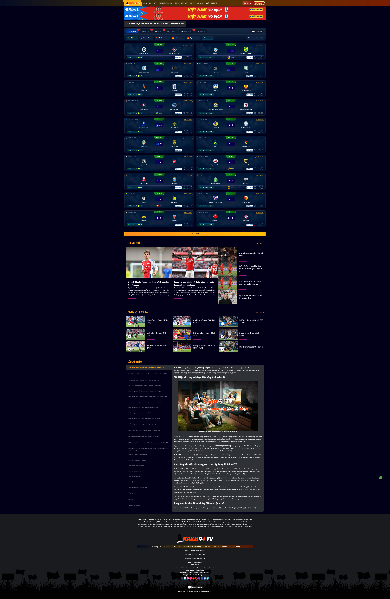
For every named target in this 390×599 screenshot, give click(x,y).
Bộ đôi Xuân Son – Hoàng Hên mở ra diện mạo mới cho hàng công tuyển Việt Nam (250, 268)
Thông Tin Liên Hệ (134, 506)
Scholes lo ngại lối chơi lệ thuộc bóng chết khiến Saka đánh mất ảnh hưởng (194, 284)
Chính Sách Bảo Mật (172, 546)
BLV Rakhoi (163, 38)
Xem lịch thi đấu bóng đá (136, 466)
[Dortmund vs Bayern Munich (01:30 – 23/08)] (182, 334)
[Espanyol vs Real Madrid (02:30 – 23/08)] (228, 334)
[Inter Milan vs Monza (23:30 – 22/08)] (228, 346)
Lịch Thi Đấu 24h (163, 3)
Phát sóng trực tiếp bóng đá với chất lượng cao (143, 407)
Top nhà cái (247, 3)
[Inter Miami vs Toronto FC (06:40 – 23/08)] (182, 321)
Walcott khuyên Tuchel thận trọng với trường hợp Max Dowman (148, 284)
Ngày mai (194, 38)
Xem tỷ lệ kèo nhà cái (135, 482)
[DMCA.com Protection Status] (195, 587)
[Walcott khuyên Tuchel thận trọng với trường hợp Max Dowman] (149, 262)
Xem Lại (145, 3)
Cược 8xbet (259, 3)
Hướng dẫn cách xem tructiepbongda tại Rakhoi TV (144, 430)
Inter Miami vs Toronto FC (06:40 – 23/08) (204, 321)
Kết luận (131, 499)
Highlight (152, 3)
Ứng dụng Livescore (134, 493)
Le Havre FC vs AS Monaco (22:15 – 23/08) (157, 321)
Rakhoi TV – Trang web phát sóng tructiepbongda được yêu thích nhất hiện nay (148, 449)
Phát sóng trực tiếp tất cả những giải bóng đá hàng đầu (145, 391)
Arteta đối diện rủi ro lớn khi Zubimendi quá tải (250, 254)
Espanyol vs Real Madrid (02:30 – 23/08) (249, 334)
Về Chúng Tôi (155, 546)
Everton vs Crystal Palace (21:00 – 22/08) (157, 346)
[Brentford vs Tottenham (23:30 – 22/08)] (135, 334)
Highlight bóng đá (138, 311)
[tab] (132, 31)
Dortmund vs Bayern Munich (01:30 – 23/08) (204, 334)
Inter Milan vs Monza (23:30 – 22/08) (251, 347)
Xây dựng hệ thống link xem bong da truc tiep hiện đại (145, 402)
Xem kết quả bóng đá (134, 471)
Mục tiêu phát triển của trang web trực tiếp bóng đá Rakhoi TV (147, 374)
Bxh (171, 3)
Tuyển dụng (214, 3)
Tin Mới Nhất (134, 242)
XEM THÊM (259, 243)
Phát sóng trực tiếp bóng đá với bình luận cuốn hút (144, 418)
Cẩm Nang (200, 3)
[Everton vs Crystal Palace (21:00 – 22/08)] (135, 346)
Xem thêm (195, 234)
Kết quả (177, 3)
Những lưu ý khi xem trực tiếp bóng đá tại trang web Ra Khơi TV (148, 443)
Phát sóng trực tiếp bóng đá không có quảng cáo (143, 424)
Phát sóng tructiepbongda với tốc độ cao (141, 413)
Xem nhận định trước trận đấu (137, 487)
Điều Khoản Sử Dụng (192, 546)
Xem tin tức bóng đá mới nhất (137, 455)
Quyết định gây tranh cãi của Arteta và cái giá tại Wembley (250, 296)
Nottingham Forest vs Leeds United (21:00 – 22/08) (204, 346)
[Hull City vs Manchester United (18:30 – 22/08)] (228, 321)
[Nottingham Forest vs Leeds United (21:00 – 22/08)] (182, 346)
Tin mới (207, 3)
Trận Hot (147, 38)
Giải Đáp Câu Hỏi (220, 546)
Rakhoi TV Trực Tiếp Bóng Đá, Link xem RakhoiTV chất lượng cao (155, 24)
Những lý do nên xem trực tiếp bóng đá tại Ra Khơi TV (145, 436)
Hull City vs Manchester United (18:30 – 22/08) (251, 321)
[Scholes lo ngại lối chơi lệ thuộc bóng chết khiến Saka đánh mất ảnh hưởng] (195, 262)
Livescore (184, 3)
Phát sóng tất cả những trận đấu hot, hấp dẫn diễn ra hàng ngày (147, 396)
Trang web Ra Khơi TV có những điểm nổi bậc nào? (144, 380)
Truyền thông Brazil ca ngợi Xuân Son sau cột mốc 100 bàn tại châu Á (249, 282)
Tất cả (208, 38)
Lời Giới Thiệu (135, 361)
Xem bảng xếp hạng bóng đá (137, 460)
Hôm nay (179, 38)
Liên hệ (207, 546)
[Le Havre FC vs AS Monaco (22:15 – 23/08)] (135, 321)
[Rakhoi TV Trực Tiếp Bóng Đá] (133, 3)
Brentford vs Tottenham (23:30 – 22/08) (157, 334)
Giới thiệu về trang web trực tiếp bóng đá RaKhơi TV (146, 367)
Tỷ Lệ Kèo (192, 3)
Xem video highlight (134, 476)
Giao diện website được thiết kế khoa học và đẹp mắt (144, 386)
